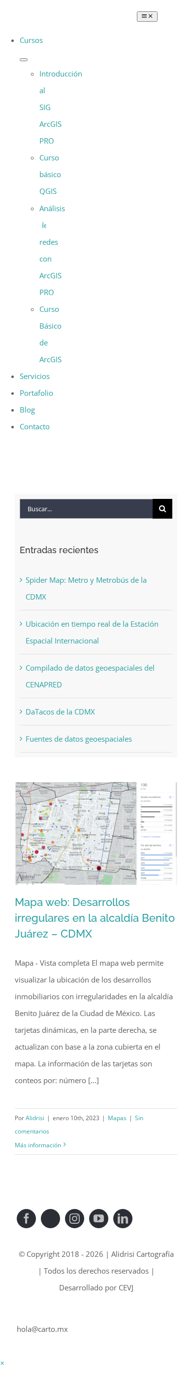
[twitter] (50, 1218)
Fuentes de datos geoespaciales (79, 739)
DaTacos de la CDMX (60, 712)
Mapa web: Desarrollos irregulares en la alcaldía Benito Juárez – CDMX (95, 918)
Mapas (117, 1118)
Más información (38, 1145)
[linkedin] (122, 1218)
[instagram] (74, 1218)
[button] (2, 1363)
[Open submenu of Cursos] (24, 59)
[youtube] (98, 1218)
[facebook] (26, 1218)
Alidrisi (35, 1118)
